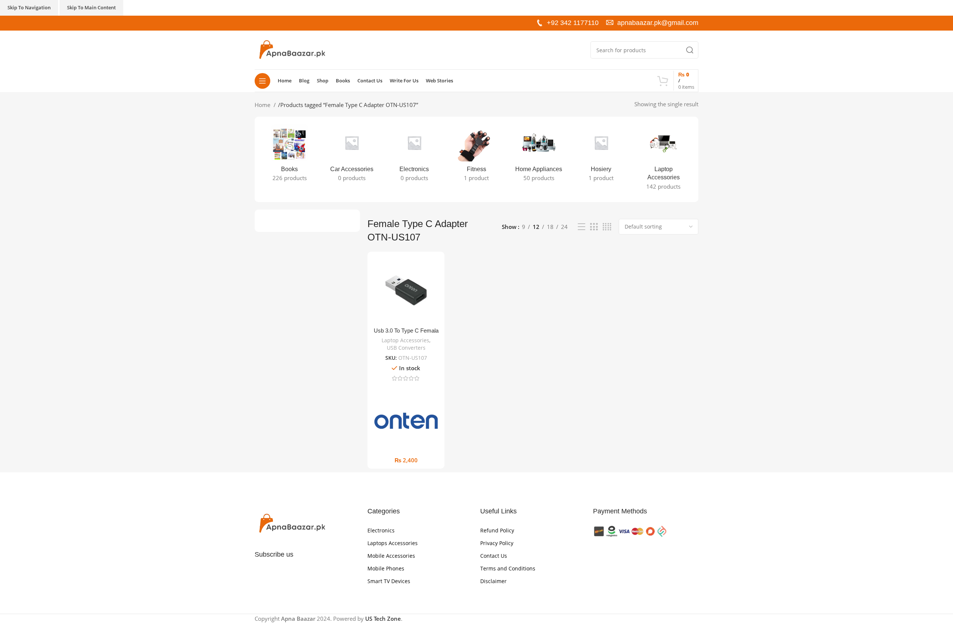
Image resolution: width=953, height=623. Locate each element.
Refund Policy (497, 530)
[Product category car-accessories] (351, 155)
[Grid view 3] (593, 227)
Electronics (381, 530)
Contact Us (493, 555)
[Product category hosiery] (601, 155)
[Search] (689, 50)
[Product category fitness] (476, 155)
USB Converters (406, 347)
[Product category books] (289, 155)
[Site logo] (292, 49)
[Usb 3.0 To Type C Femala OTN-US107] (406, 290)
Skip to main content (91, 7)
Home (263, 104)
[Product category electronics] (414, 155)
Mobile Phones (385, 568)
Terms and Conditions (507, 568)
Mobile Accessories (391, 555)
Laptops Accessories (392, 543)
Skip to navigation (29, 7)
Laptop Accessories (405, 340)
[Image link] (292, 523)
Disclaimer (493, 581)
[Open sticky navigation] (262, 80)
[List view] (581, 227)
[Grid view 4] (607, 227)
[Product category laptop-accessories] (663, 159)
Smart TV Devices (388, 581)
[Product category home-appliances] (538, 155)
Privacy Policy (496, 543)
